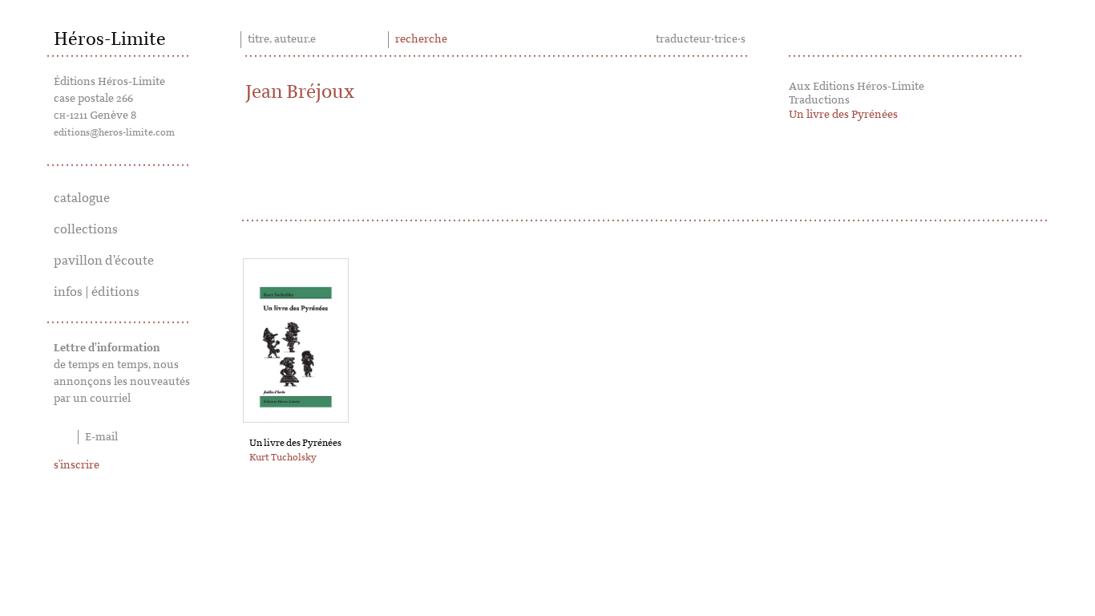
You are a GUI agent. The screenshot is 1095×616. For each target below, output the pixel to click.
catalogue (82, 198)
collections (86, 229)
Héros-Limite (110, 39)
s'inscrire (76, 465)
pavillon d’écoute (104, 261)
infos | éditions (96, 292)
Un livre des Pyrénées (843, 114)
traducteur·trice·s (700, 39)
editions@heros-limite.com (114, 132)
